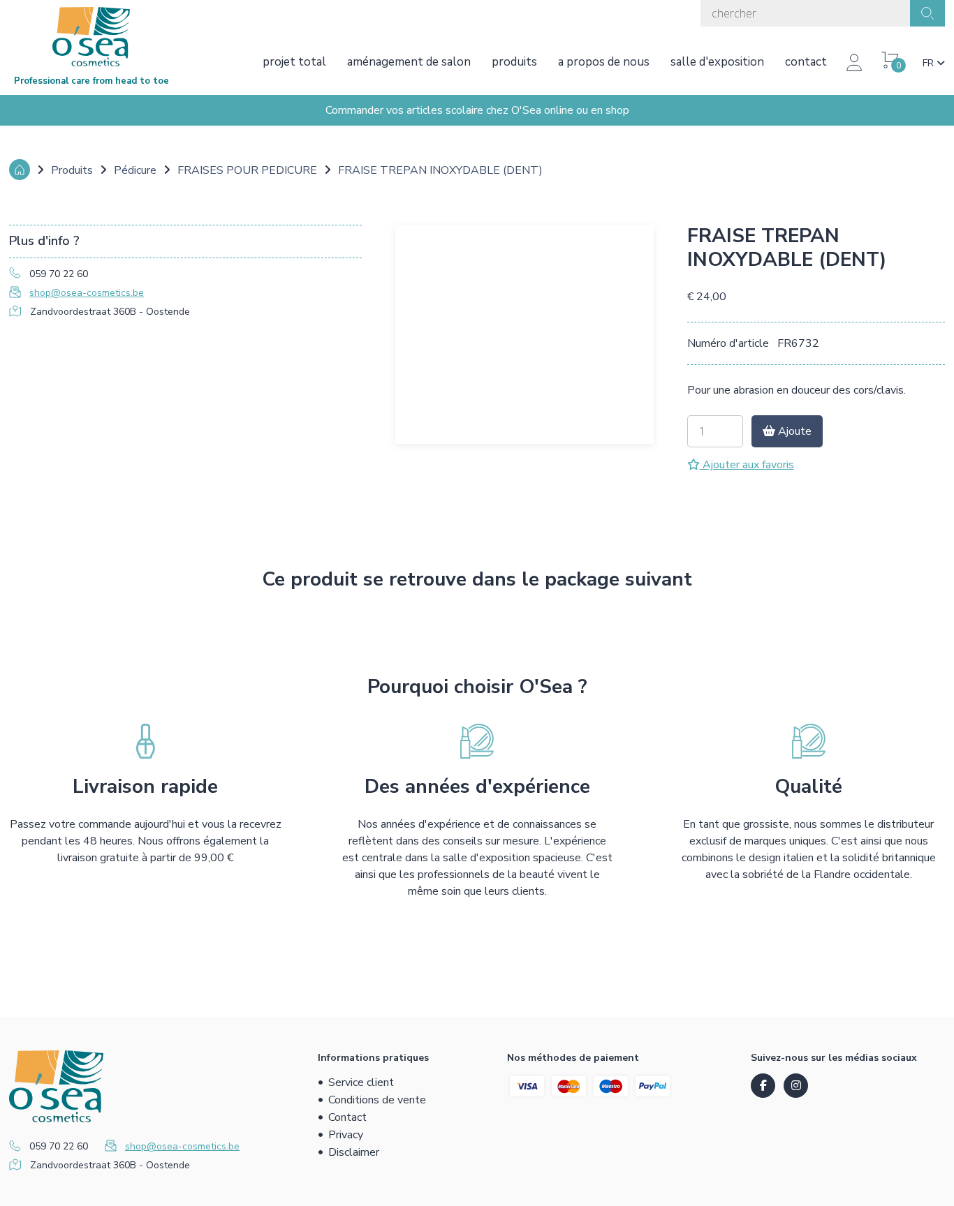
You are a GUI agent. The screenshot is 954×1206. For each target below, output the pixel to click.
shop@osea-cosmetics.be (86, 292)
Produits (514, 62)
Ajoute (793, 431)
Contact (806, 62)
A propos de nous (604, 62)
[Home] (19, 169)
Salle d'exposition (717, 62)
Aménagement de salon (409, 62)
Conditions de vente (377, 1100)
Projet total (294, 62)
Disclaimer (353, 1152)
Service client (361, 1082)
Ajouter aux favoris (747, 464)
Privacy (345, 1134)
